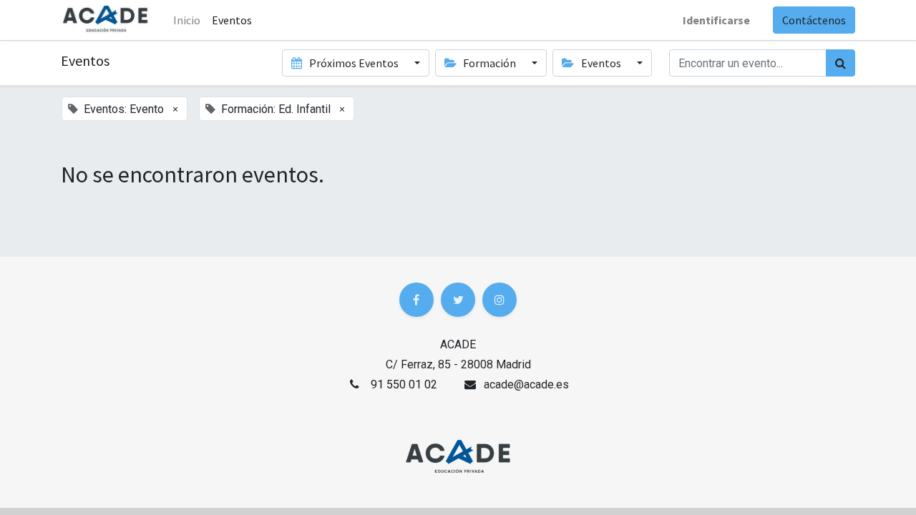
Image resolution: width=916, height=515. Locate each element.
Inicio (186, 20)
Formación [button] (489, 63)
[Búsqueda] (840, 63)
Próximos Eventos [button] (354, 63)
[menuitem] (232, 20)
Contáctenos (814, 20)
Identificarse (716, 20)
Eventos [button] (601, 63)
